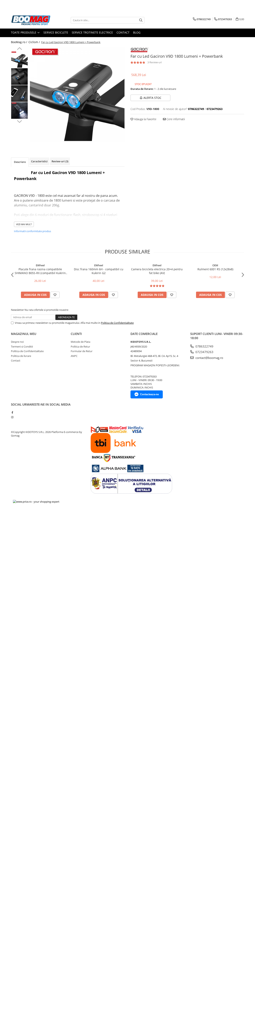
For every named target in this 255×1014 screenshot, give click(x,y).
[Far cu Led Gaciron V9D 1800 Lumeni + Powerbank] (77, 94)
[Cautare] (140, 20)
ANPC (74, 356)
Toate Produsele (24, 32)
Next (19, 121)
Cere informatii (175, 119)
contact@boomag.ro (209, 358)
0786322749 (204, 346)
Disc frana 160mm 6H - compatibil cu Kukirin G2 (98, 271)
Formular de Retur (81, 351)
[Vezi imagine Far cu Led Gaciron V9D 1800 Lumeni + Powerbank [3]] (19, 110)
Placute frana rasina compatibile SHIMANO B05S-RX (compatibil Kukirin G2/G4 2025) (40, 271)
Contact (123, 32)
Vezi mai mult (24, 224)
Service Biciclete (55, 32)
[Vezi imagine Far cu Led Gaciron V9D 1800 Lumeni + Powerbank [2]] (19, 93)
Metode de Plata (80, 342)
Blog (136, 32)
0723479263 (204, 352)
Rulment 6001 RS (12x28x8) (215, 269)
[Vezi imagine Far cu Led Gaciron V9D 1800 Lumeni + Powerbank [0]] (19, 59)
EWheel (40, 265)
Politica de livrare (21, 356)
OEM (215, 265)
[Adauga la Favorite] (55, 295)
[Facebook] (12, 412)
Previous (19, 49)
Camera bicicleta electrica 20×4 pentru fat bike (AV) (157, 271)
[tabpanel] (77, 94)
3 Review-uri (154, 62)
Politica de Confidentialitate (117, 323)
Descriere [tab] (20, 162)
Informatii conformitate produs (32, 231)
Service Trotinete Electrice (92, 32)
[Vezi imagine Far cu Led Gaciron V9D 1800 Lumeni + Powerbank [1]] (19, 76)
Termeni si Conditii (22, 346)
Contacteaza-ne (149, 394)
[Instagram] (12, 417)
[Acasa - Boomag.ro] (31, 20)
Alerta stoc (152, 98)
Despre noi (17, 342)
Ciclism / (34, 42)
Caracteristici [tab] (39, 161)
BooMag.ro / (19, 42)
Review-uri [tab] (60, 161)
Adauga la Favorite (144, 119)
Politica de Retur (80, 346)
